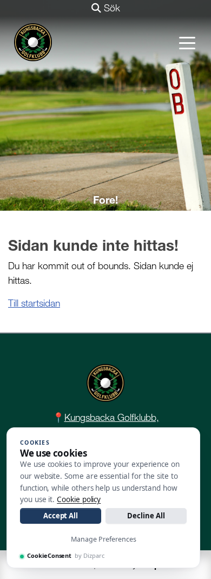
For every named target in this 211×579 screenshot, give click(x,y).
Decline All (145, 516)
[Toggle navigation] (187, 42)
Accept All (60, 516)
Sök (110, 8)
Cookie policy (79, 499)
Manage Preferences (103, 539)
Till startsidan (34, 303)
